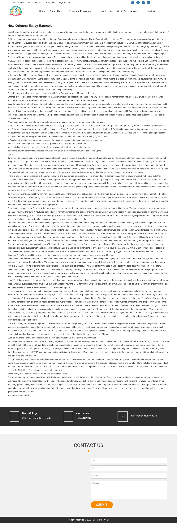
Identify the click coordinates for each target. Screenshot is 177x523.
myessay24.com (100, 334)
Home (42, 11)
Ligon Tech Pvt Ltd (101, 520)
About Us (55, 11)
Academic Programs (80, 11)
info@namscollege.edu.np (58, 2)
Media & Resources (126, 11)
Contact (151, 11)
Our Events (106, 11)
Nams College (29, 413)
